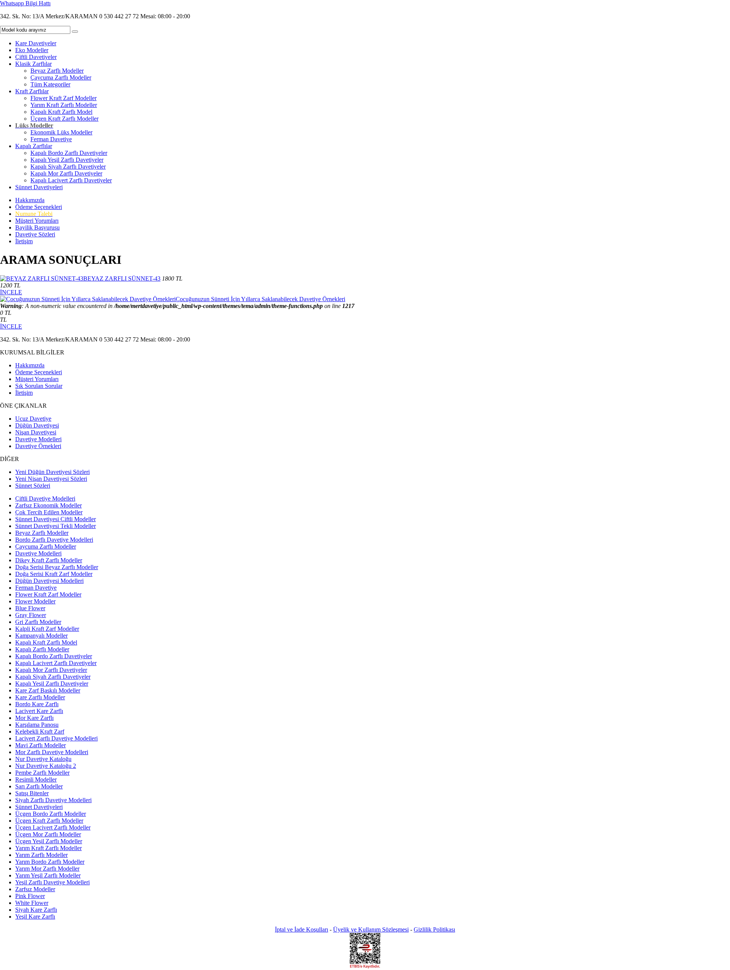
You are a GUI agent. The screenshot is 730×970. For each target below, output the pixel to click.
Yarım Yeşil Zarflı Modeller (48, 875)
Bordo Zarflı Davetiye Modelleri (54, 539)
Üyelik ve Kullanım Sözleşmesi (371, 929)
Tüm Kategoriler (50, 84)
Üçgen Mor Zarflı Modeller (48, 834)
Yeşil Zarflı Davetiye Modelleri (52, 882)
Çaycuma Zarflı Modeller (60, 77)
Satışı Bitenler (32, 793)
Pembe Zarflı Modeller (42, 772)
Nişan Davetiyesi (35, 432)
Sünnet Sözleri (32, 485)
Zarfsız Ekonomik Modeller (48, 505)
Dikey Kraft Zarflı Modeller (48, 560)
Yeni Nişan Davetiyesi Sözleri (51, 478)
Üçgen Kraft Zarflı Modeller (64, 118)
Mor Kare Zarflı (34, 718)
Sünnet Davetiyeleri (39, 187)
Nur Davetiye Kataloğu (43, 759)
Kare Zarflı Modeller (40, 697)
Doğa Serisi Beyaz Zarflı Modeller (56, 567)
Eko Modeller (31, 50)
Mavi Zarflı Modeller (40, 745)
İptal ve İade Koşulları (301, 929)
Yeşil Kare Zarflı (35, 916)
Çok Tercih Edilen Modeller (49, 512)
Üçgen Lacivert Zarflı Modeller (52, 827)
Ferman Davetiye (51, 139)
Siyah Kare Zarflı (36, 909)
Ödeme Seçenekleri (38, 207)
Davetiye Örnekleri (38, 446)
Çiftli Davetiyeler (36, 57)
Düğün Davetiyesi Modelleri (49, 581)
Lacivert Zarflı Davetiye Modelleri (56, 738)
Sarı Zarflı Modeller (39, 786)
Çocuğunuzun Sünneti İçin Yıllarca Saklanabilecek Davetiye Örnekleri (260, 299)
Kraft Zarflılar (32, 91)
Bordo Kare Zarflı (37, 704)
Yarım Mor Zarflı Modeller (47, 868)
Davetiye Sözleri (35, 234)
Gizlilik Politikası (434, 929)
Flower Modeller (35, 601)
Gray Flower (30, 615)
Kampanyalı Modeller (41, 635)
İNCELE (11, 292)
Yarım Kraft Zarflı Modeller (63, 105)
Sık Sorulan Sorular (38, 386)
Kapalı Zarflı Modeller (42, 649)
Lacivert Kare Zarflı (39, 711)
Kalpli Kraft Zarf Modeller (47, 628)
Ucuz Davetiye (33, 418)
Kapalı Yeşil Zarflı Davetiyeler (66, 159)
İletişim (24, 241)
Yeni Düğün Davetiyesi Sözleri (52, 472)
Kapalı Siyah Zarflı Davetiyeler (68, 166)
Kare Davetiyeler (35, 43)
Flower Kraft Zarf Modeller (63, 98)
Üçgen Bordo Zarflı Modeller (50, 813)
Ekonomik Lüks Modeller (61, 132)
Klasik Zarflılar (33, 64)
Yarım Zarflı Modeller (41, 855)
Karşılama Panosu (37, 724)
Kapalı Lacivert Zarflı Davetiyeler (71, 180)
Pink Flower (30, 896)
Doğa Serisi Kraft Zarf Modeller (53, 574)
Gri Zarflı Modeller (38, 622)
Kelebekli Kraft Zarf (39, 731)
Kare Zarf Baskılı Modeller (47, 690)
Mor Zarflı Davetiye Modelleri (51, 752)
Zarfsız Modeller (35, 889)
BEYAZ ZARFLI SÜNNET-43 (121, 278)
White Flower (31, 903)
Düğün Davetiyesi (37, 425)
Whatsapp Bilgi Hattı (25, 3)
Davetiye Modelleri (38, 439)
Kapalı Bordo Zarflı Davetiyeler (68, 153)
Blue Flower (30, 608)
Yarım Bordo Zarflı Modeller (49, 861)
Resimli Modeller (36, 779)
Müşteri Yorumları (37, 220)
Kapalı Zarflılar (33, 146)
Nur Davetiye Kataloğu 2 (45, 766)
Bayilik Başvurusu (37, 227)
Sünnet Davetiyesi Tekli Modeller (55, 526)
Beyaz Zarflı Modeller (57, 70)
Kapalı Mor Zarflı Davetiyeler (66, 173)
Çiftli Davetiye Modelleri (45, 498)
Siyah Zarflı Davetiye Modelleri (53, 800)
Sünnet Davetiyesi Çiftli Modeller (55, 519)
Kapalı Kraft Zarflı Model (61, 111)
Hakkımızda (29, 200)
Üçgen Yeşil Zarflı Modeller (48, 841)
